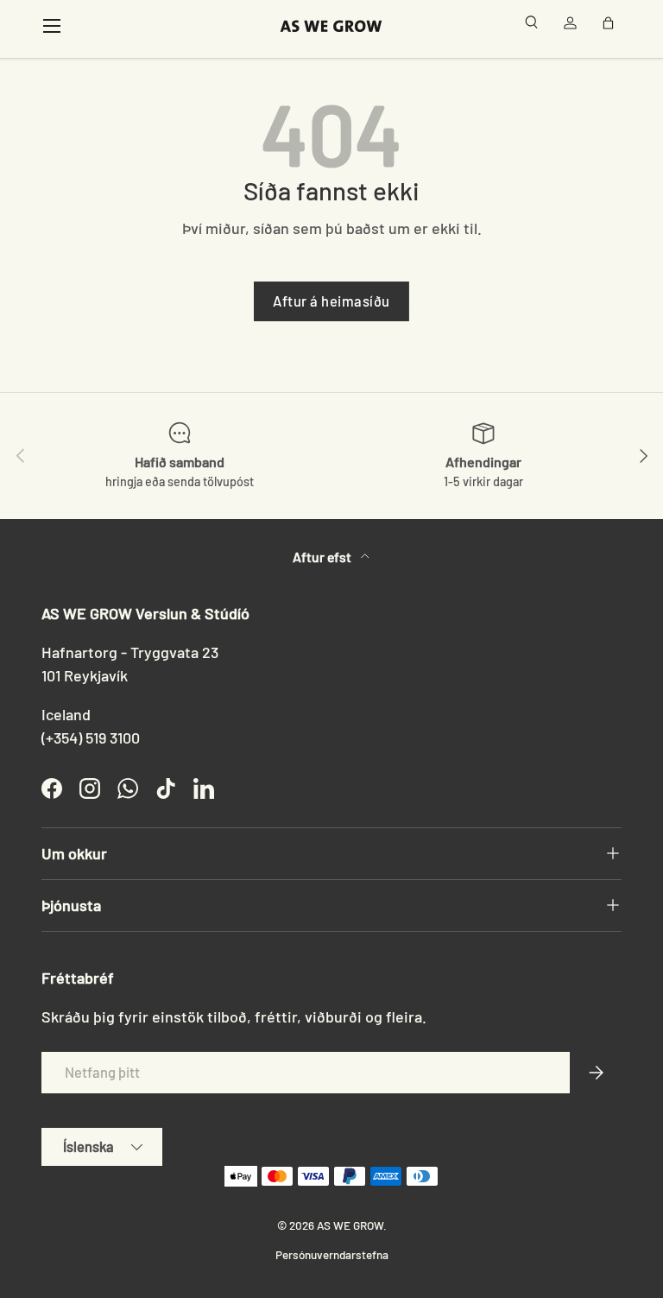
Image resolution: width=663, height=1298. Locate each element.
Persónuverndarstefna (331, 1254)
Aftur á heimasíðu (331, 300)
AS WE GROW (350, 1225)
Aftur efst (323, 556)
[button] (611, 26)
